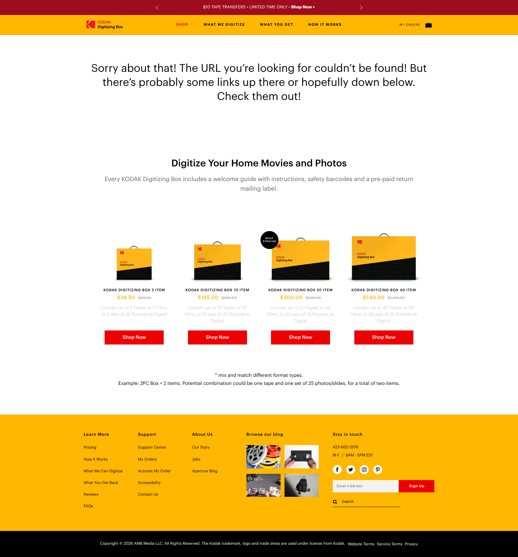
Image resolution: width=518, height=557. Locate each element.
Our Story (201, 448)
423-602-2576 (346, 447)
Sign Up (416, 486)
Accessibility (149, 483)
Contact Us (148, 495)
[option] (259, 7)
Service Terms (390, 544)
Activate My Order (154, 471)
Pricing (90, 448)
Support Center (152, 448)
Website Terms (361, 544)
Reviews (91, 495)
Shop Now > (303, 7)
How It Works (96, 460)
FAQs (88, 506)
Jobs (196, 460)
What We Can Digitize (103, 471)
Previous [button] (158, 7)
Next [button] (360, 7)
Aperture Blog (205, 471)
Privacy (411, 544)
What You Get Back (101, 483)
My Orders (410, 24)
